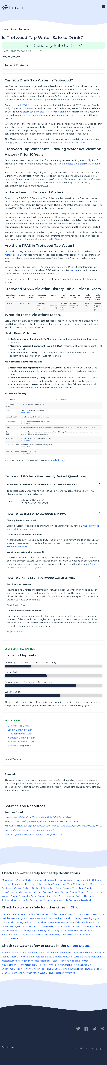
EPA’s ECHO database (31, 105)
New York (51, 965)
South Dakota (75, 969)
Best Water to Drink (18, 726)
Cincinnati (18, 914)
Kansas (58, 957)
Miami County (85, 888)
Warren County (10, 896)
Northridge (19, 900)
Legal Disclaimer (57, 1029)
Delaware (77, 926)
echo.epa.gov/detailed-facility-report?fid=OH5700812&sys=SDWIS (38, 817)
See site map (8, 1047)
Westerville (8, 930)
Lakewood (7, 922)
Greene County (69, 892)
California (43, 952)
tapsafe (16, 7)
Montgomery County (13, 880)
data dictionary (57, 460)
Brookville (52, 880)
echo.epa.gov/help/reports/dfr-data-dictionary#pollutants (34, 834)
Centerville (7, 888)
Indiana (44, 957)
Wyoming (70, 973)
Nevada (84, 961)
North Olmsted (10, 938)
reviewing (21, 139)
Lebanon (98, 892)
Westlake (73, 934)
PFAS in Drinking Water (20, 734)
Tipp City (85, 884)
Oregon (18, 969)
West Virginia (46, 973)
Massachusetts (9, 961)
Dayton (62, 880)
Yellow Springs (43, 892)
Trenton (56, 892)
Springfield (52, 896)
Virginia (22, 973)
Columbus (29, 914)
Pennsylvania (30, 969)
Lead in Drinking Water (20, 730)
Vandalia (87, 880)
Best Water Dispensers (19, 745)
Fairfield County (51, 926)
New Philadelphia (78, 922)
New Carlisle (8, 892)
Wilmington (49, 900)
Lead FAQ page (55, 239)
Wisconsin (59, 973)
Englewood (40, 880)
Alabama (6, 952)
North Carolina (64, 965)
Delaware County (92, 926)
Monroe (82, 892)
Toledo (55, 914)
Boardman (7, 934)
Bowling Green (59, 934)
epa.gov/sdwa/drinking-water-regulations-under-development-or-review (42, 821)
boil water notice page (36, 99)
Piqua (90, 892)
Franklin (67, 888)
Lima (50, 918)
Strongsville (16, 926)
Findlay (42, 922)
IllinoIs (36, 957)
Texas (99, 969)
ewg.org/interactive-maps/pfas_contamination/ (29, 830)
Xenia (32, 892)
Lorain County (96, 914)
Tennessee (89, 969)
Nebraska (75, 961)
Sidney (38, 900)
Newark (32, 918)
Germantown (59, 884)
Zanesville (66, 926)
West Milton (73, 884)
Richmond (7, 900)
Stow (90, 930)
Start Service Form (16, 605)
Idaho (29, 957)
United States (78, 946)
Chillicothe (84, 934)
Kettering (30, 884)
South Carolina (59, 969)
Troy (74, 888)
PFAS (82, 142)
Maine (87, 957)
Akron (47, 914)
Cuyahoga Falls (21, 922)
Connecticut (65, 952)
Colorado (53, 952)
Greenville (24, 896)
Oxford (79, 896)
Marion (5, 926)
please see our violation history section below (46, 112)
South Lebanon (67, 896)
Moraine (70, 880)
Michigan (22, 961)
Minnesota (33, 961)
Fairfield (30, 900)
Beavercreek (97, 884)
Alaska (15, 952)
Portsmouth (70, 930)
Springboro (49, 888)
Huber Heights (44, 884)
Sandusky (94, 922)
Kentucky (68, 957)
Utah (4, 973)
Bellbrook (37, 888)
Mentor (65, 922)
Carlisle (18, 888)
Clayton (29, 880)
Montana (64, 961)
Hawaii (22, 957)
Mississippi (45, 961)
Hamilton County (73, 918)
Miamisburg (18, 884)
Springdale (74, 900)
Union (79, 880)
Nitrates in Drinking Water (21, 738)
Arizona (23, 952)
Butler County (38, 896)
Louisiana (78, 957)
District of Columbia (93, 952)
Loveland (86, 900)
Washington (32, 973)
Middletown (22, 892)
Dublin (33, 922)
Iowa (51, 957)
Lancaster (28, 926)
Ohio (74, 907)
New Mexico (38, 965)
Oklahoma (7, 969)
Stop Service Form (16, 631)
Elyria (96, 918)
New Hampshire (10, 965)
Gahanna (82, 930)
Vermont (12, 973)
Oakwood (97, 880)
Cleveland (7, 914)
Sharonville (62, 900)
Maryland (96, 957)
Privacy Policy (31, 1029)
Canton (78, 914)
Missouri (55, 961)
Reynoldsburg (39, 930)
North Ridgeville (22, 934)
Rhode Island (44, 969)
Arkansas (32, 952)
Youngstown (66, 914)
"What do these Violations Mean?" (74, 164)
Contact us (9, 1029)
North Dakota (80, 965)
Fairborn (26, 888)
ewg (74, 270)
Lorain (85, 914)
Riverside (6, 884)
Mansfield (42, 918)
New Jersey (25, 965)
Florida (5, 957)
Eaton (59, 888)
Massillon (46, 934)
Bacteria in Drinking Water (21, 741)
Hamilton (89, 896)
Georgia (14, 957)
